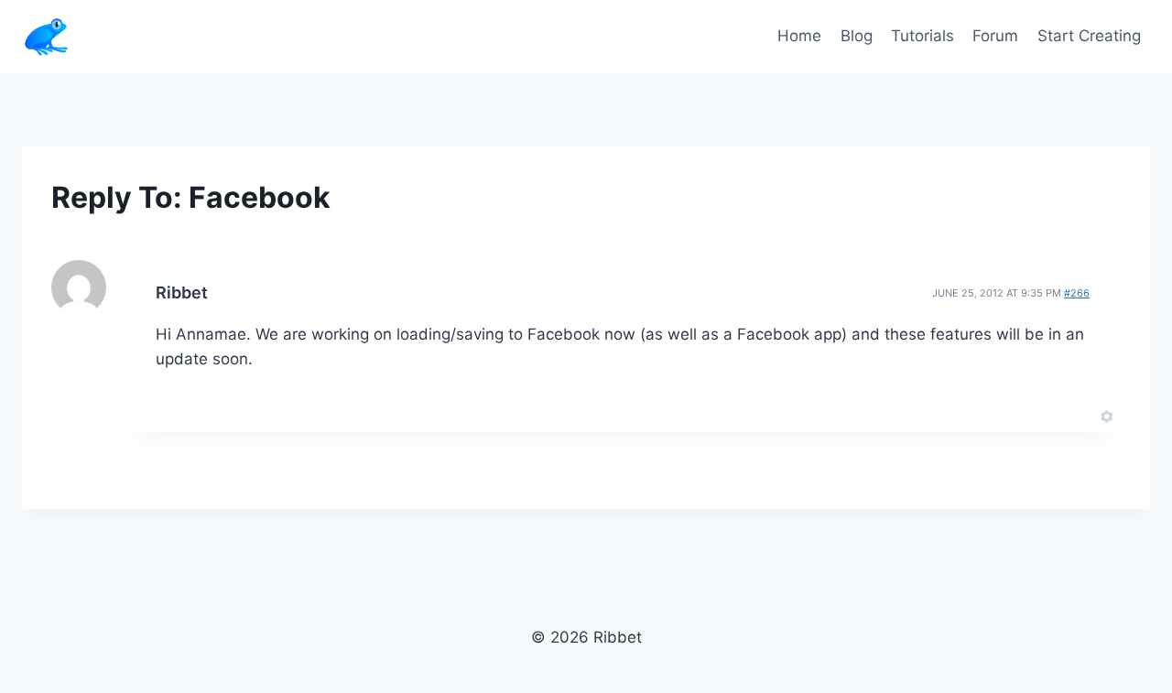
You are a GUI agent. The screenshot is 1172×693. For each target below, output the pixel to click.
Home (799, 36)
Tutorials (922, 36)
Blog (857, 36)
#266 (1077, 293)
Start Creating (1089, 36)
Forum (995, 36)
